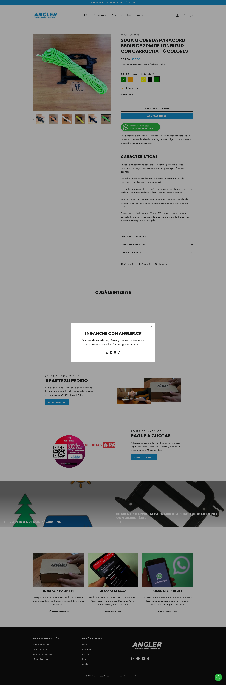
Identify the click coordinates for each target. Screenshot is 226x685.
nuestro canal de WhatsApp (101, 344)
